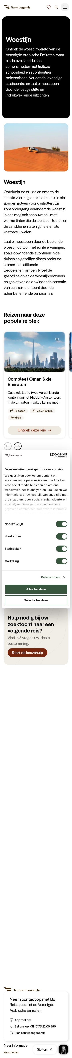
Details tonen (50, 577)
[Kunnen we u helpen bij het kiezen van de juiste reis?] (48, 7)
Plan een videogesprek (30, 1033)
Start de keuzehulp (27, 652)
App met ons (23, 1020)
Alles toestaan (36, 589)
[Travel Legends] (17, 8)
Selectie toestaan (36, 600)
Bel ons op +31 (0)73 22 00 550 (35, 1026)
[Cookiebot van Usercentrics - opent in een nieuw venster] (50, 455)
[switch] (61, 534)
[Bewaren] (57, 340)
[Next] (17, 446)
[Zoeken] (56, 7)
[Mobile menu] (65, 7)
